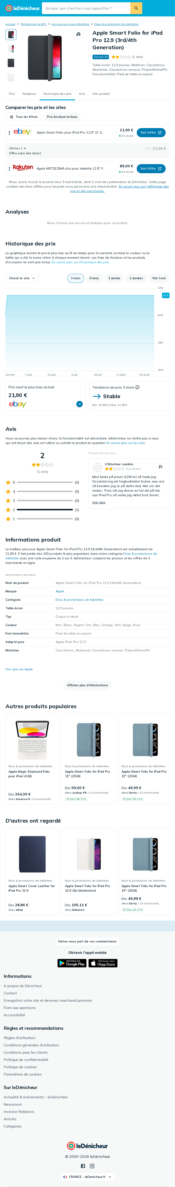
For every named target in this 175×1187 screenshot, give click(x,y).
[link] (129, 483)
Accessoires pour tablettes (70, 24)
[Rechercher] (136, 8)
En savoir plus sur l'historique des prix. (80, 262)
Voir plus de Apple (19, 669)
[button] (23, 116)
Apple (60, 591)
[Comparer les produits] (78, 34)
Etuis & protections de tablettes (116, 24)
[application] (87, 332)
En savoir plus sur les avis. (126, 443)
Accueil (10, 24)
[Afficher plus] (9, 132)
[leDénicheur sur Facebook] (83, 1165)
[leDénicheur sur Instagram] (92, 1165)
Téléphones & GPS (33, 24)
